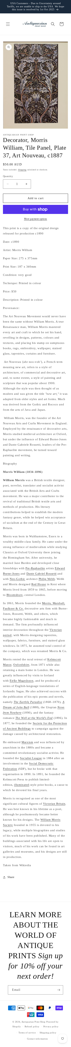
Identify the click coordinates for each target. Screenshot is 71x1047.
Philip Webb (47, 578)
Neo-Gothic (17, 578)
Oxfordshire (21, 664)
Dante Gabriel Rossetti (41, 573)
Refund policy (32, 1026)
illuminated (21, 784)
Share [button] (10, 877)
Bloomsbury (15, 594)
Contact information (37, 1039)
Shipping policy (48, 1032)
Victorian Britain (54, 803)
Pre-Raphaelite (35, 568)
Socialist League (31, 758)
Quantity (8, 176)
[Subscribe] (58, 990)
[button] (8, 24)
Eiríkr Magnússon (22, 680)
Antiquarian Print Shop (33, 1022)
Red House (38, 584)
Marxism (27, 742)
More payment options (35, 218)
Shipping (22, 170)
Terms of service (27, 1032)
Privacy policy (51, 1026)
